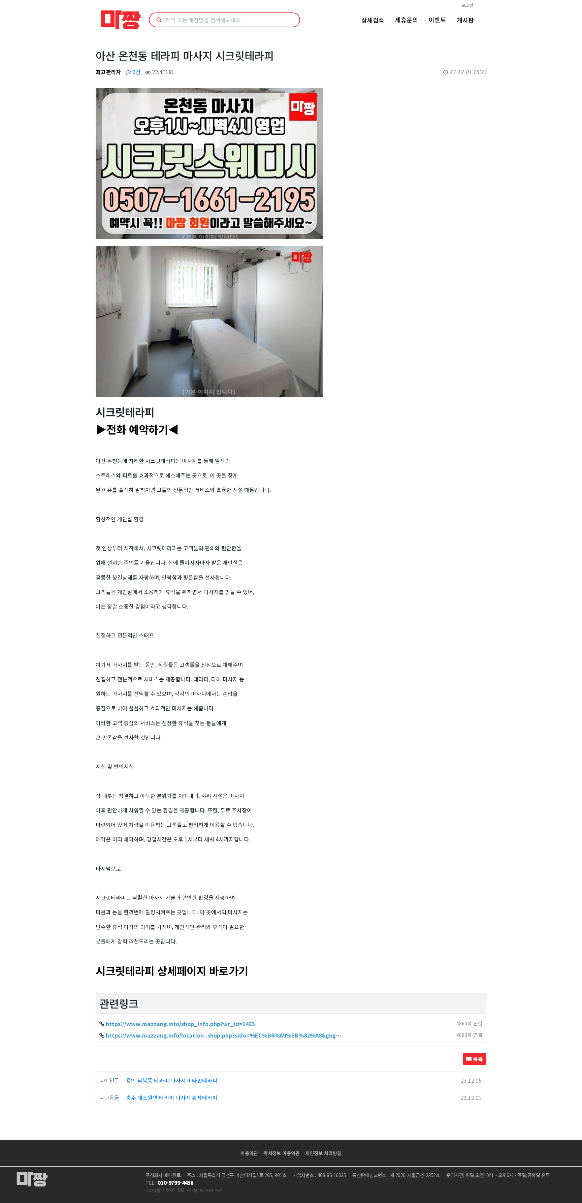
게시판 (465, 20)
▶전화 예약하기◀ (137, 429)
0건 (135, 72)
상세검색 (372, 20)
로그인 (467, 5)
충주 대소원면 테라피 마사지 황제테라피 (171, 1097)
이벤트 (437, 19)
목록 (477, 1059)
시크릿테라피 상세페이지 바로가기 (172, 970)
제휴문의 (406, 19)
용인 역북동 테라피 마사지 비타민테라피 (171, 1080)
